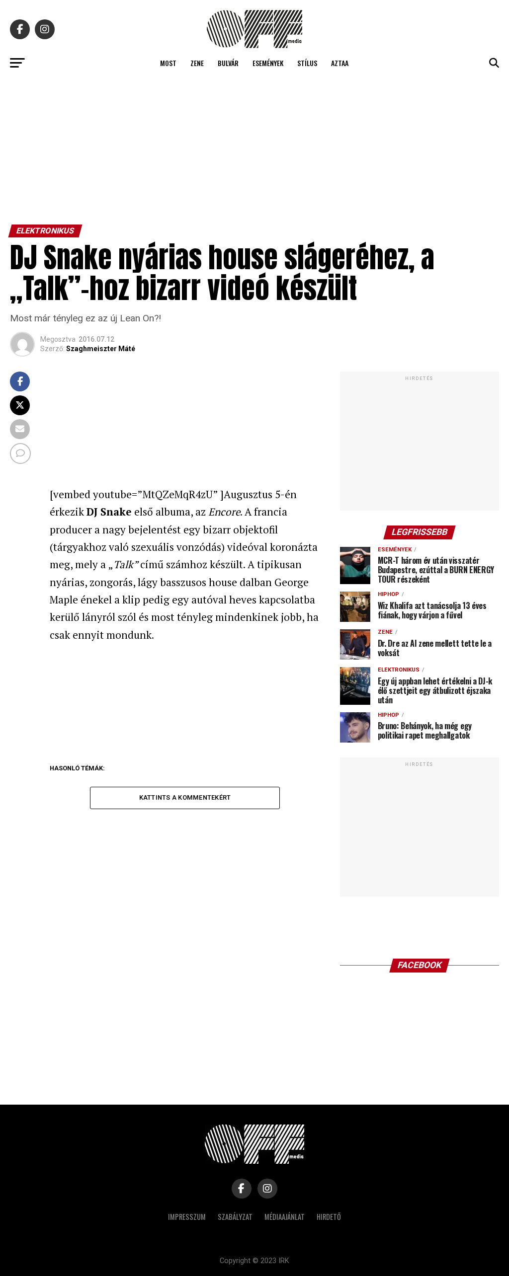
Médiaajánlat (284, 1216)
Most (168, 63)
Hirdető (329, 1216)
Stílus (307, 63)
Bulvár (228, 63)
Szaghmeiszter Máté (100, 349)
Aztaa (339, 63)
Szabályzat (235, 1216)
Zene (197, 63)
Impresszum (187, 1216)
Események (268, 63)
